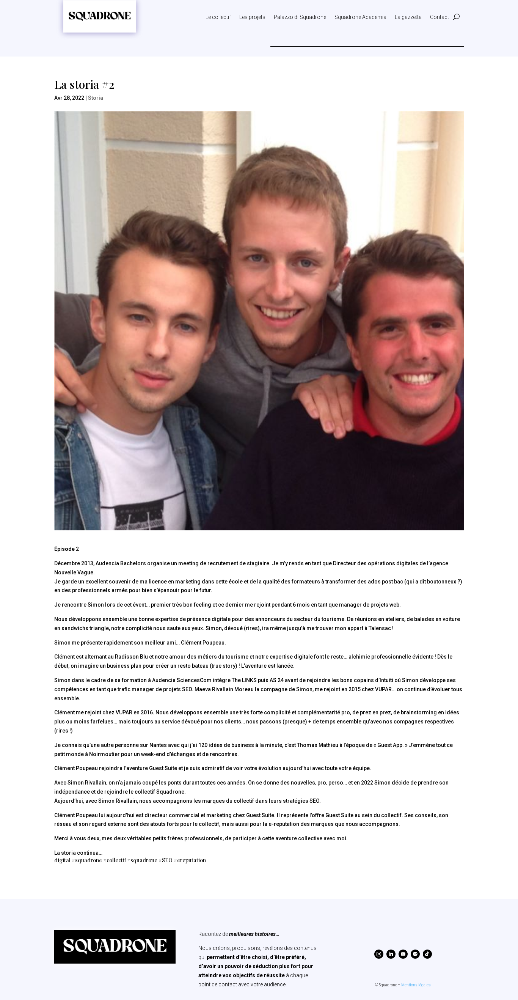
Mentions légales (416, 985)
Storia (95, 98)
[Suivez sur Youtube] (403, 954)
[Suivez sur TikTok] (427, 954)
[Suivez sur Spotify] (415, 954)
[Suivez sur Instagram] (378, 954)
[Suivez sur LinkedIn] (391, 954)
